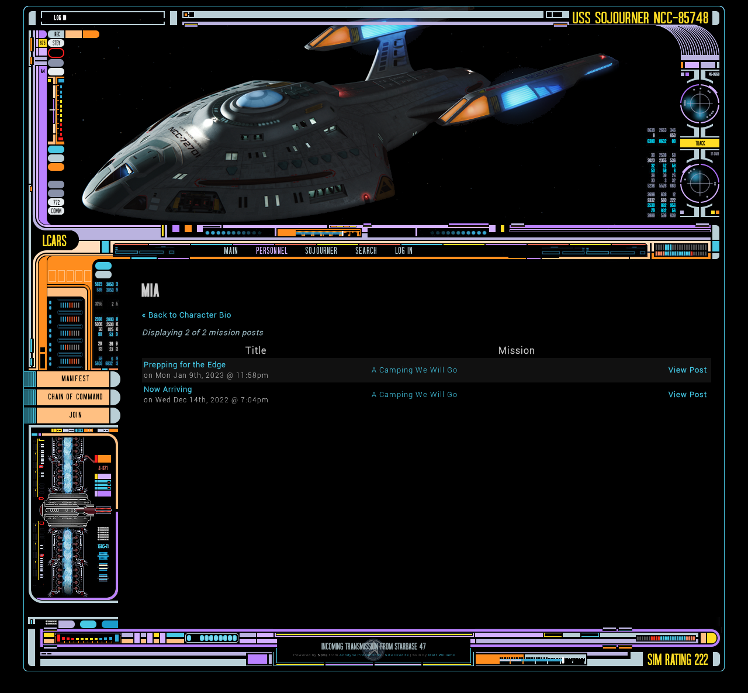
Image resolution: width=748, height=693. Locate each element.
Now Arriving (168, 389)
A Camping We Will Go (415, 370)
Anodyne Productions (361, 655)
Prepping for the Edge (185, 364)
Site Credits (397, 655)
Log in (60, 17)
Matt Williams (441, 655)
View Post (688, 370)
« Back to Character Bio (186, 315)
